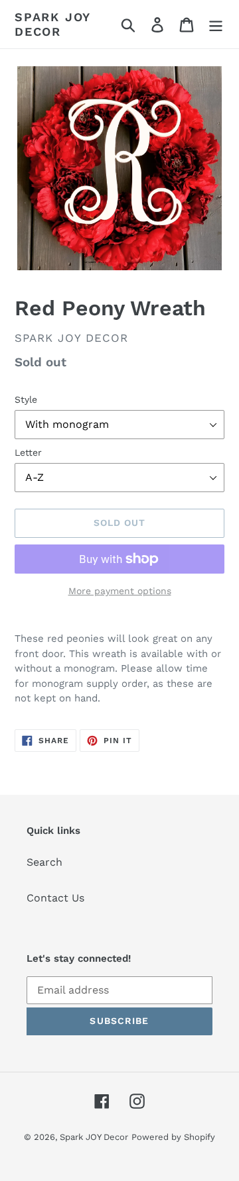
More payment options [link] (119, 591)
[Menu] (215, 24)
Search (44, 862)
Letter (28, 452)
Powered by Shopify (173, 1137)
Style (26, 399)
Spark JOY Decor (52, 24)
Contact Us (55, 898)
